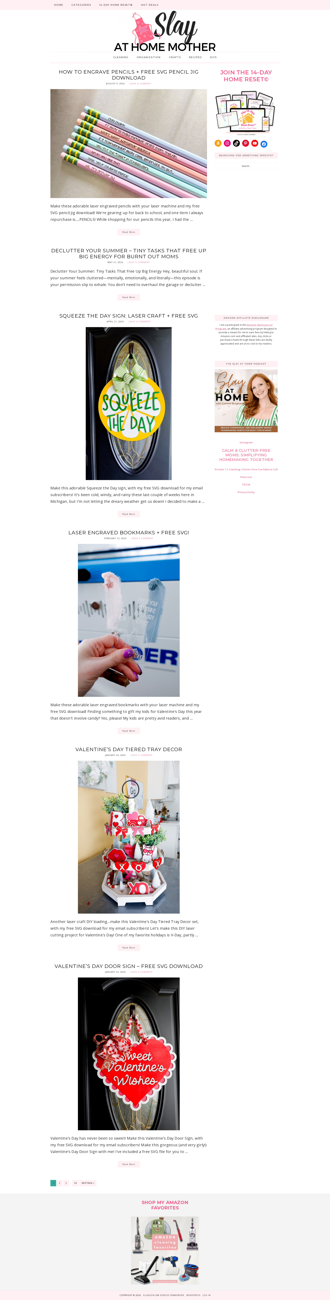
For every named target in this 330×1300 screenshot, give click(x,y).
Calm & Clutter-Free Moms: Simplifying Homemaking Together (246, 455)
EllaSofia (149, 1295)
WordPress (193, 1295)
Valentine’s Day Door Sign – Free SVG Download (129, 966)
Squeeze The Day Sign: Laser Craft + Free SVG (128, 316)
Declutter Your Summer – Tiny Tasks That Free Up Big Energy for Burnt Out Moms (128, 254)
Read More (128, 232)
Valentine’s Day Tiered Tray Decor (128, 749)
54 (76, 1182)
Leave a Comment (140, 83)
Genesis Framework (172, 1295)
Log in (207, 1295)
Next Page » (88, 1183)
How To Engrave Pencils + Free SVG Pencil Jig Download (129, 75)
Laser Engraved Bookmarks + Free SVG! (128, 533)
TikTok (246, 484)
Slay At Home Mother (165, 31)
